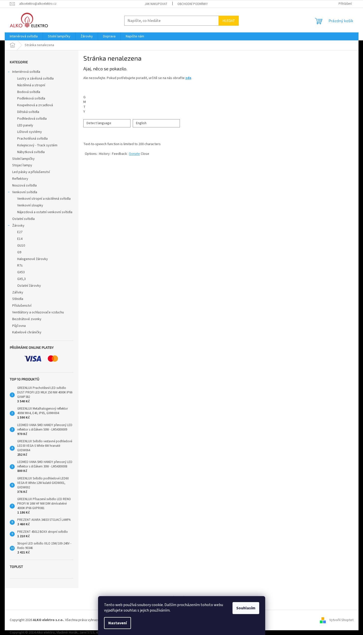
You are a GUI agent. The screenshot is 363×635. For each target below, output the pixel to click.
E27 (19, 232)
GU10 (21, 245)
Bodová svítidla (28, 92)
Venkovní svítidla (24, 192)
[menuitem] (24, 36)
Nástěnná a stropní (31, 85)
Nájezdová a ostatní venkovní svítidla (44, 212)
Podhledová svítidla (32, 118)
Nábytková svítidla (31, 152)
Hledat (229, 20)
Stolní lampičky (23, 158)
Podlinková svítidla (31, 98)
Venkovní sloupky (30, 205)
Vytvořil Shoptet (341, 620)
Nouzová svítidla (24, 185)
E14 (19, 238)
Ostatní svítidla (23, 218)
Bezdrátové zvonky (26, 319)
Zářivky (17, 292)
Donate (134, 153)
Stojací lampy (22, 165)
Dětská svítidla (28, 111)
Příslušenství (21, 305)
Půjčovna (19, 325)
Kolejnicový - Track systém (37, 145)
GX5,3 (21, 278)
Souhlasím (245, 608)
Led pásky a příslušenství (31, 172)
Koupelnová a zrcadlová (35, 105)
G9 (19, 252)
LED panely (25, 125)
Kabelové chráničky (26, 332)
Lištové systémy (29, 131)
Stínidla (17, 298)
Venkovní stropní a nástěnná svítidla (44, 198)
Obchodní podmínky (192, 4)
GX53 (21, 272)
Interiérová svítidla (26, 71)
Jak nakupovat (156, 4)
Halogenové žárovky (32, 259)
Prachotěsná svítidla (32, 138)
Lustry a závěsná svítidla (35, 78)
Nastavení (117, 623)
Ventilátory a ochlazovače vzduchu (38, 312)
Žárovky (18, 225)
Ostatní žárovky (29, 285)
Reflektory (20, 178)
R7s (20, 265)
